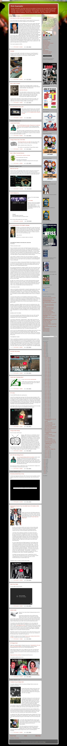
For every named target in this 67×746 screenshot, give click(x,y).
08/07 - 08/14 (47, 383)
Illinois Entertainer (46, 48)
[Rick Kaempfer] (44, 290)
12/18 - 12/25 (47, 357)
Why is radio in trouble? (15, 83)
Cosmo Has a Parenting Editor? (17, 377)
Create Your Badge (45, 291)
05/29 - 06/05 (47, 397)
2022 (45, 348)
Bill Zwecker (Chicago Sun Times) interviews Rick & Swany (48, 300)
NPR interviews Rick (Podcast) (48, 311)
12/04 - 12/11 (47, 360)
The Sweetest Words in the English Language (19, 225)
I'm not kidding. (30, 200)
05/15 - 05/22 (47, 400)
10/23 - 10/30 (47, 368)
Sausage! (12, 51)
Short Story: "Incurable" (47, 321)
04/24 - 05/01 (47, 404)
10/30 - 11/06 (47, 367)
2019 (45, 352)
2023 (45, 346)
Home (25, 735)
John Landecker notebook (47, 310)
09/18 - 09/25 (47, 375)
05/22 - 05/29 (47, 398)
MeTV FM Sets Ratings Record (16, 454)
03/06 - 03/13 (47, 413)
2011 (45, 464)
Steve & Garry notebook (47, 322)
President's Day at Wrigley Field (17, 682)
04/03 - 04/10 (47, 408)
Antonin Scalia (13, 610)
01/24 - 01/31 (47, 453)
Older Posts (38, 735)
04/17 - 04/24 (47, 405)
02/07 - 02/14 (47, 450)
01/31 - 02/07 (47, 452)
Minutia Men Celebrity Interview (48, 43)
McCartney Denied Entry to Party (17, 473)
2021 (45, 349)
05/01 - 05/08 (47, 402)
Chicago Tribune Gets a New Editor (17, 139)
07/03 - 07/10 (47, 390)
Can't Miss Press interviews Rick (48, 304)
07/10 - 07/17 (47, 389)
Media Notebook (45, 50)
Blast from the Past (14, 168)
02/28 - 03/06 (47, 415)
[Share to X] (28, 47)
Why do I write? (45, 325)
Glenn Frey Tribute (14, 584)
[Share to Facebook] (29, 47)
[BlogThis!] (27, 47)
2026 (45, 342)
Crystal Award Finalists (15, 123)
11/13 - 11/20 (47, 364)
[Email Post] (25, 79)
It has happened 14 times (20, 625)
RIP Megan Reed (13, 643)
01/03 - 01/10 (47, 457)
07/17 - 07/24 (47, 387)
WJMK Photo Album (46, 328)
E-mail (44, 49)
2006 (45, 471)
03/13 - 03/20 (47, 412)
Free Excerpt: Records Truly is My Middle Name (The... (50, 443)
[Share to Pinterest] (30, 47)
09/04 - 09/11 (47, 378)
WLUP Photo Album (46, 329)
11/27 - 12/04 (47, 361)
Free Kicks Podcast (46, 44)
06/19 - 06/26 (47, 393)
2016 (45, 356)
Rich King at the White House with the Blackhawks (20, 18)
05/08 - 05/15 (47, 401)
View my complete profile (47, 27)
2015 (45, 459)
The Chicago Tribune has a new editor (24, 141)
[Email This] (26, 47)
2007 (45, 470)
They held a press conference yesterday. (23, 155)
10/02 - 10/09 (47, 372)
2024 (45, 345)
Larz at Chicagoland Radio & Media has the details (25, 457)
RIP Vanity (12, 392)
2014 (45, 460)
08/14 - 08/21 (47, 382)
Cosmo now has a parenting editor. (30, 379)
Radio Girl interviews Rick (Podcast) (49, 312)
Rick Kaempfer (17, 6)
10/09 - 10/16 (47, 371)
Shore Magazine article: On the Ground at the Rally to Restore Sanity (50, 320)
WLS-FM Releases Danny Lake (16, 106)
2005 (45, 473)
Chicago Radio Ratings (15, 430)
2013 (45, 462)
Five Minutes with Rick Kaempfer (48, 307)
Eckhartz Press (45, 40)
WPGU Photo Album (46, 331)
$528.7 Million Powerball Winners (17, 153)
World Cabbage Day (14, 193)
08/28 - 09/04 (47, 379)
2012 (45, 463)
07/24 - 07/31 (47, 386)
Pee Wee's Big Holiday (15, 351)
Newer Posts (13, 735)
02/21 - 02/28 (47, 416)
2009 (45, 467)
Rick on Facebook (46, 45)
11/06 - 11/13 (47, 365)
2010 (45, 466)
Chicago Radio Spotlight (47, 53)
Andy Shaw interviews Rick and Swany (49, 297)
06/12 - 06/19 (47, 394)
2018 (45, 353)
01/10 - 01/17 (47, 456)
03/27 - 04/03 (47, 409)
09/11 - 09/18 (47, 376)
